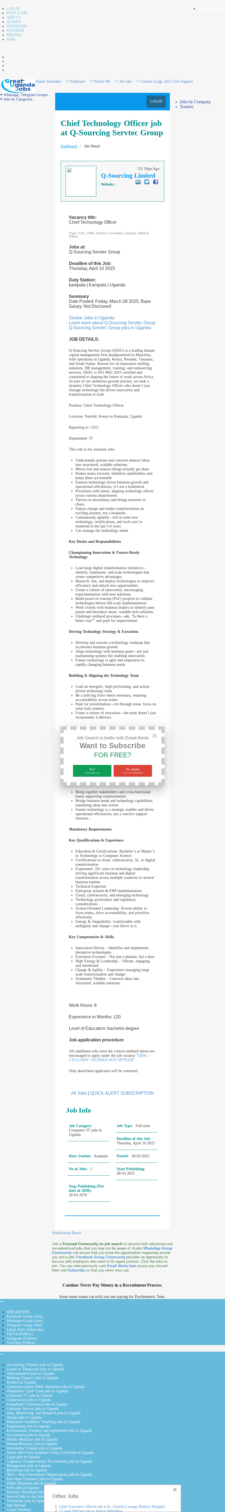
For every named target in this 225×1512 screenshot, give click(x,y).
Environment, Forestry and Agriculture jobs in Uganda (49, 1431)
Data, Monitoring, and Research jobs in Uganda (43, 1413)
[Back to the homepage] (18, 85)
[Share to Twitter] (146, 181)
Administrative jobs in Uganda (30, 1373)
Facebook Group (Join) (25, 1316)
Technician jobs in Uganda (27, 1501)
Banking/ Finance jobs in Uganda (32, 1378)
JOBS (11, 39)
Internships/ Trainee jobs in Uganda (34, 1448)
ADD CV (14, 17)
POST (11, 57)
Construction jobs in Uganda (29, 1400)
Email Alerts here (121, 1266)
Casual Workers (19, 1510)
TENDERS (15, 31)
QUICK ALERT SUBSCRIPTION (122, 1093)
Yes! (92, 770)
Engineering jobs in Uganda (28, 1426)
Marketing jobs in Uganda (27, 1470)
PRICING (14, 35)
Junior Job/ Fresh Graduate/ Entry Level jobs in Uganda (50, 1452)
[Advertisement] (26, 184)
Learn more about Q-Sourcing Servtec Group (112, 322)
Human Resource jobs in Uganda (32, 1444)
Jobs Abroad (16, 1505)
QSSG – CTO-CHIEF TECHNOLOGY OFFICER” (110, 1057)
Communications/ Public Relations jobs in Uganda (46, 1387)
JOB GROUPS (18, 1312)
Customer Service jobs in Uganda (32, 1409)
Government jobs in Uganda (28, 1435)
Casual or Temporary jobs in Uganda (35, 1369)
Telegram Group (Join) (24, 1325)
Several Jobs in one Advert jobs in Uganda (39, 1496)
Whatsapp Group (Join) (25, 1321)
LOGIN (156, 101)
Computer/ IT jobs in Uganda (29, 1395)
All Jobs (79, 1093)
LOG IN (13, 9)
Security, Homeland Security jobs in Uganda (41, 1492)
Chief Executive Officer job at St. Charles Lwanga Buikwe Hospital (112, 1507)
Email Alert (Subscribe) (25, 1329)
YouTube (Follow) (21, 1343)
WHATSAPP (17, 26)
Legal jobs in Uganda (23, 1457)
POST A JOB (17, 13)
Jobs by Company (195, 101)
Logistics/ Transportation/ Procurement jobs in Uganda (49, 1461)
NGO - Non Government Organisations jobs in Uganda (49, 1474)
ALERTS (14, 22)
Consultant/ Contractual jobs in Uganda (37, 1404)
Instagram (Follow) (22, 1338)
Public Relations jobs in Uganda (31, 1483)
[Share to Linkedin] (138, 181)
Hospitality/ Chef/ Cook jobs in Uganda (37, 1391)
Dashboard (69, 146)
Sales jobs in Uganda (23, 1488)
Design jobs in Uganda (24, 1417)
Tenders (186, 106)
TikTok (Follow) (20, 1334)
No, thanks (132, 770)
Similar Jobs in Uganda (91, 317)
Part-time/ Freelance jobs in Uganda (35, 1479)
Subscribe (76, 1270)
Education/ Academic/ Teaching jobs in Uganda (43, 1422)
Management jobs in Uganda (29, 1466)
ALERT (12, 61)
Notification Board (66, 1233)
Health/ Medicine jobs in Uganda (32, 1439)
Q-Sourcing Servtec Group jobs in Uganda (110, 327)
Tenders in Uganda (21, 1382)
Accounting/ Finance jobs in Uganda (35, 1365)
